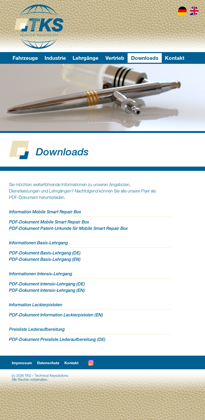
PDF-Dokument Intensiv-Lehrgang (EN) (47, 290)
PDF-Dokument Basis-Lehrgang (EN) (45, 259)
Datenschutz (48, 362)
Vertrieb (114, 58)
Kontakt (174, 58)
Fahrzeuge (25, 58)
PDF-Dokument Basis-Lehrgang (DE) (45, 253)
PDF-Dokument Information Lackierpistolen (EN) (56, 314)
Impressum (22, 362)
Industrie (55, 58)
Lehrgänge (85, 58)
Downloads (144, 58)
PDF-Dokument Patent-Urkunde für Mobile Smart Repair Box (68, 228)
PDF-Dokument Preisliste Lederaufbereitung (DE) (57, 339)
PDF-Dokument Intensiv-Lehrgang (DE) (47, 283)
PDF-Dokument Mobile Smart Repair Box (49, 222)
